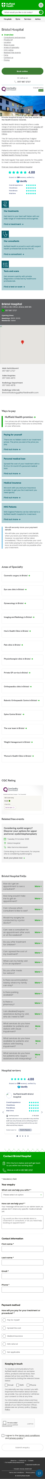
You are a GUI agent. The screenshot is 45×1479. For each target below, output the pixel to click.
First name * (8, 1244)
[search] (22, 12)
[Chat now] (39, 1473)
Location (7, 42)
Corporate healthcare (32, 1465)
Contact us (8, 57)
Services (27, 19)
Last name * (8, 1257)
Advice (38, 19)
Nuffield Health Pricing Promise (15, 155)
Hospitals (8, 19)
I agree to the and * (22, 1437)
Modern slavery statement (23, 1469)
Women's (18, 131)
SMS (22, 1385)
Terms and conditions (16, 1472)
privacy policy (16, 1438)
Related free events (12, 52)
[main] (22, 739)
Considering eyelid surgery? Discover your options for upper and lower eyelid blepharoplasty (20, 831)
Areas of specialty (11, 47)
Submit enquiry (22, 1447)
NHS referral (12, 1344)
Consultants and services (14, 37)
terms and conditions (29, 1435)
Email (10, 1385)
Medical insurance (15, 1336)
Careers (30, 1460)
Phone (33, 1385)
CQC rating (8, 50)
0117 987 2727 (27, 1170)
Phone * (5, 1284)
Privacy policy (30, 1472)
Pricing (7, 60)
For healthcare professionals (14, 1462)
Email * (5, 1271)
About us (13, 1460)
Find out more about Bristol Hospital (17, 167)
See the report (8, 807)
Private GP (8, 40)
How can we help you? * (13, 1203)
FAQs (6, 55)
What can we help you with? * (16, 1190)
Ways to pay (9, 45)
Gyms (18, 19)
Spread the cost (14, 1328)
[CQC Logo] (10, 791)
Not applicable (13, 1352)
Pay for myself (13, 1320)
